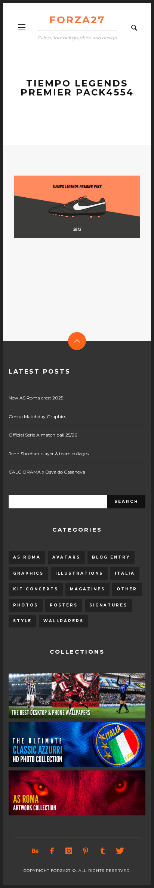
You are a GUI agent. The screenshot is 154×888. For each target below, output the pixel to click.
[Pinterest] (85, 850)
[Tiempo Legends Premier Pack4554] (65, 207)
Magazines (87, 589)
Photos (25, 605)
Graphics (28, 573)
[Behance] (35, 850)
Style (22, 620)
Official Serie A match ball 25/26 (43, 435)
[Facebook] (51, 850)
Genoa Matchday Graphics (37, 416)
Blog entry (111, 557)
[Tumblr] (102, 850)
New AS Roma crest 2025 (36, 398)
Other (127, 589)
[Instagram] (68, 850)
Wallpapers (63, 620)
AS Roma (27, 557)
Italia (125, 573)
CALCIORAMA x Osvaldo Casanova (47, 472)
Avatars (66, 557)
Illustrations (79, 573)
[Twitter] (119, 850)
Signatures (108, 605)
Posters (64, 605)
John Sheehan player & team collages (49, 453)
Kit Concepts (35, 589)
